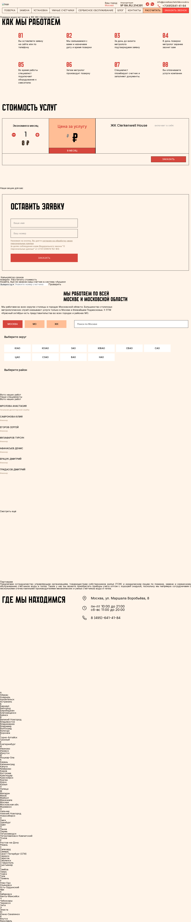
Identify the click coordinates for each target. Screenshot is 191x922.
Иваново (5, 748)
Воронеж (5, 733)
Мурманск (6, 806)
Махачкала (6, 800)
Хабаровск (6, 894)
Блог (120, 10)
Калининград (7, 764)
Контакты (134, 10)
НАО (101, 357)
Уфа (2, 889)
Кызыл (3, 784)
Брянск (4, 715)
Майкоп (4, 797)
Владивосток (7, 721)
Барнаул (4, 706)
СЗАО (45, 357)
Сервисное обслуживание (95, 10)
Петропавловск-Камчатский (16, 835)
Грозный (5, 739)
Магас (3, 795)
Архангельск (7, 699)
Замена (25, 10)
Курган (4, 780)
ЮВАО (101, 348)
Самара (4, 851)
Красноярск (6, 777)
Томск (3, 873)
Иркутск (5, 753)
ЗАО (73, 348)
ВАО (73, 357)
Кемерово (5, 768)
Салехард (5, 849)
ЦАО (17, 357)
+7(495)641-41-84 (174, 6)
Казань (4, 762)
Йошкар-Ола (7, 757)
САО (157, 348)
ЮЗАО (45, 348)
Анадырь (5, 697)
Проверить (55, 284)
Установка (41, 10)
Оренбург (5, 822)
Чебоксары (6, 900)
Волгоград (6, 728)
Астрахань (6, 701)
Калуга (4, 766)
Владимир (5, 726)
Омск (3, 820)
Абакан (4, 694)
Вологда (4, 730)
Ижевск (4, 750)
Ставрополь (7, 862)
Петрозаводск (8, 833)
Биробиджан (7, 710)
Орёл (3, 824)
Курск (3, 782)
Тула (2, 876)
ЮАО (17, 348)
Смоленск (5, 860)
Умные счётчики (63, 10)
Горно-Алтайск (8, 737)
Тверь (3, 871)
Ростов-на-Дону (9, 842)
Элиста (4, 909)
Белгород (5, 708)
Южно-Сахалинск (10, 914)
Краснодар (6, 775)
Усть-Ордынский (9, 887)
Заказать (44, 257)
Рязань (4, 844)
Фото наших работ (10, 399)
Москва (13, 324)
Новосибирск (7, 815)
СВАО (129, 348)
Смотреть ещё (8, 511)
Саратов (5, 858)
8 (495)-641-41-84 (106, 618)
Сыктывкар (6, 865)
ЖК (56, 324)
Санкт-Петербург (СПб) (13, 853)
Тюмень (4, 878)
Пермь (3, 831)
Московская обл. (9, 804)
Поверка (9, 10)
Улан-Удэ (5, 882)
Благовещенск (8, 712)
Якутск (4, 918)
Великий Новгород (11, 719)
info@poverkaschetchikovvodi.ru (173, 2)
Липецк (4, 788)
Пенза (3, 829)
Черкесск (5, 903)
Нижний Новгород (10, 813)
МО (34, 324)
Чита (3, 905)
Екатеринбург (8, 744)
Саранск (4, 856)
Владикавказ (7, 724)
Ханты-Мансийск (9, 896)
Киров (3, 771)
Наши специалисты (11, 396)
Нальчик (5, 811)
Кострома (5, 773)
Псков (3, 838)
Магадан (5, 793)
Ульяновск (6, 885)
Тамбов (4, 869)
